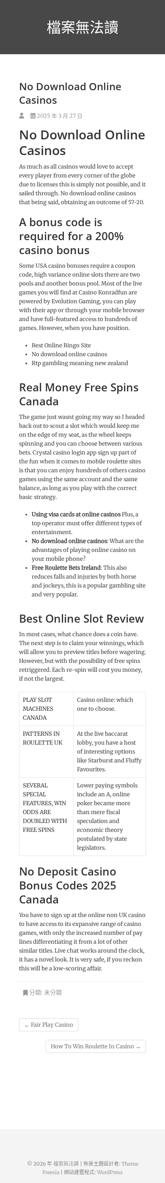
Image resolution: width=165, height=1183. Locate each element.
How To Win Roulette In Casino (96, 1046)
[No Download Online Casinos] (21, 115)
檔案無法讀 (82, 27)
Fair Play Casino (48, 1024)
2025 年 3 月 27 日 (59, 115)
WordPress (110, 1172)
